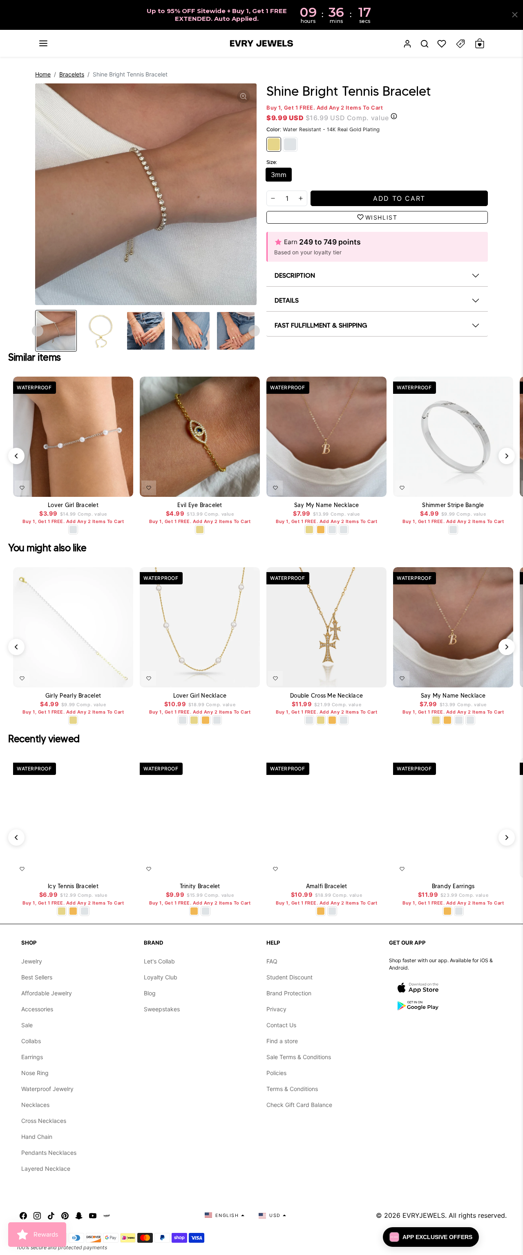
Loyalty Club (160, 977)
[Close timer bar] (515, 14)
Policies (276, 1072)
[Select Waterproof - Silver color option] (344, 529)
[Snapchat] (79, 1215)
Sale (27, 1025)
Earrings (32, 1056)
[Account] (407, 43)
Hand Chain (36, 1136)
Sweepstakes (162, 1009)
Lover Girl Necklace (200, 695)
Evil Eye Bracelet (199, 505)
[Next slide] (254, 331)
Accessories (37, 1009)
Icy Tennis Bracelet (73, 886)
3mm (278, 175)
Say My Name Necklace (326, 505)
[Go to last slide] (37, 331)
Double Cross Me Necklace (326, 695)
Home (43, 74)
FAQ (271, 961)
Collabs (31, 1040)
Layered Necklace (45, 1168)
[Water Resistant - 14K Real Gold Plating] (273, 144)
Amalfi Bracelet (326, 886)
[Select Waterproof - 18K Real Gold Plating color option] (321, 529)
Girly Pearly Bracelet (73, 695)
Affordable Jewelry (46, 993)
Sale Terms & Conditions (298, 1056)
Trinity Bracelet (200, 886)
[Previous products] (16, 456)
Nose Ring (35, 1072)
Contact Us (281, 1025)
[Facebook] (23, 1215)
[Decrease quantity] (273, 198)
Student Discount (289, 977)
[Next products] (506, 456)
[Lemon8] (107, 1215)
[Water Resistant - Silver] (290, 144)
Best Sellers (36, 977)
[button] (43, 43)
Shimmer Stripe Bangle (453, 505)
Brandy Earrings (453, 886)
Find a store (282, 1040)
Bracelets (71, 74)
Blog (150, 993)
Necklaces (35, 1104)
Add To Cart (107, 486)
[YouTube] (93, 1215)
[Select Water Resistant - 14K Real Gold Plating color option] (200, 529)
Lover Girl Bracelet (73, 505)
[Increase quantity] (301, 198)
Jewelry (31, 961)
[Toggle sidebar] (460, 43)
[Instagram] (37, 1215)
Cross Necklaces (43, 1120)
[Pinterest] (65, 1215)
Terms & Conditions (292, 1088)
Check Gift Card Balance (299, 1104)
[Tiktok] (51, 1215)
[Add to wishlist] (22, 487)
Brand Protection (288, 993)
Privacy (276, 1009)
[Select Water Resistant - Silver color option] (73, 529)
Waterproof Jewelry (47, 1088)
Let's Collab (159, 961)
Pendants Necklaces (48, 1152)
